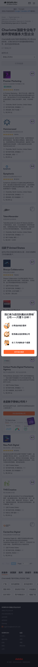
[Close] (34, 313)
